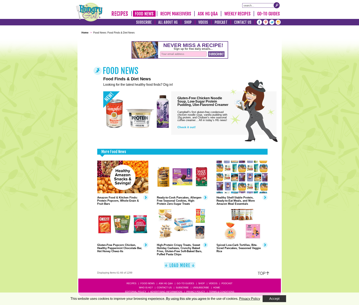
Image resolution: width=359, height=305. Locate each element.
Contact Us (243, 22)
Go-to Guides (185, 283)
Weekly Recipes (237, 13)
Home (216, 287)
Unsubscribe (201, 287)
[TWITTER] (271, 21)
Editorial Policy (135, 291)
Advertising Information (166, 291)
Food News (144, 13)
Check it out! (186, 127)
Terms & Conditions (221, 291)
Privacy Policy (195, 291)
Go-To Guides (268, 13)
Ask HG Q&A (208, 13)
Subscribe (144, 22)
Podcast (221, 22)
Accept (274, 298)
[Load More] (179, 267)
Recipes (119, 13)
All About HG (168, 22)
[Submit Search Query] (277, 5)
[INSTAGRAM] (278, 21)
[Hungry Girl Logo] (89, 12)
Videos (203, 22)
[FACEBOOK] (259, 21)
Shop (188, 22)
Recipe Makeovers (175, 13)
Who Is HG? (146, 287)
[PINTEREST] (265, 21)
